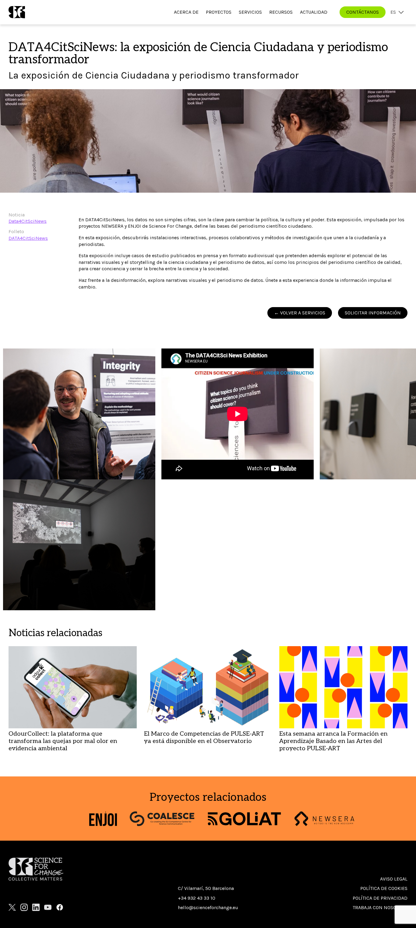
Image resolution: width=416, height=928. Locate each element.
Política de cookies (383, 888)
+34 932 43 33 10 (196, 898)
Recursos (281, 12)
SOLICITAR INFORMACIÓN (373, 313)
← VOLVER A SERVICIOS (299, 313)
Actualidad (313, 12)
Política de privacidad (380, 898)
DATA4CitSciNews (28, 238)
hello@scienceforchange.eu (208, 907)
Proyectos (218, 12)
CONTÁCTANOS (362, 12)
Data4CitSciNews (28, 221)
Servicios (250, 12)
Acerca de (186, 12)
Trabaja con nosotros (380, 907)
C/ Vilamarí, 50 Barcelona (206, 888)
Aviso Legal (393, 879)
